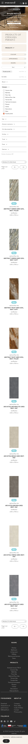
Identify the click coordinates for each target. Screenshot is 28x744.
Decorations (14, 689)
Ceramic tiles (14, 670)
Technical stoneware (14, 682)
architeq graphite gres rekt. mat (14, 605)
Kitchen (14, 648)
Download (4, 703)
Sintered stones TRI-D (14, 668)
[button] (15, 167)
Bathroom (14, 650)
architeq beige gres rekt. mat (14, 457)
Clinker (14, 687)
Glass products (14, 691)
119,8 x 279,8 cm (14, 215)
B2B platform (5, 710)
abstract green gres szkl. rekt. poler (14, 210)
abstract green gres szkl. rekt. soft (14, 259)
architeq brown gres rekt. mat (14, 506)
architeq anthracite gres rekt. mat (14, 407)
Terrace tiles (14, 678)
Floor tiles (14, 674)
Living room (14, 652)
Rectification (14, 213)
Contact (16, 710)
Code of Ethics (18, 708)
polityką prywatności (16, 737)
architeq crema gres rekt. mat (14, 556)
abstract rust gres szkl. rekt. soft (14, 308)
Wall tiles (14, 672)
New (14, 203)
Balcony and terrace (14, 656)
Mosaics (14, 684)
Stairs (14, 658)
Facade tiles (14, 680)
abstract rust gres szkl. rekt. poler (14, 358)
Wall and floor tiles (14, 676)
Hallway (14, 654)
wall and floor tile (14, 206)
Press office (17, 706)
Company (17, 703)
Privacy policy (18, 712)
